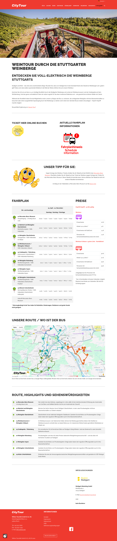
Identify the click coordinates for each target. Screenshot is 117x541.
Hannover (76, 5)
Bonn (53, 5)
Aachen (48, 5)
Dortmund (60, 5)
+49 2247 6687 (18, 525)
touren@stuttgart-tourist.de (88, 495)
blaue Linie (93, 184)
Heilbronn (84, 5)
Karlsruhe (91, 5)
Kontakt (46, 517)
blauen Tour (31, 107)
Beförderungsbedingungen (52, 525)
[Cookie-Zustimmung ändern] (5, 536)
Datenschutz (47, 521)
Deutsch (102, 1)
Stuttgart (99, 5)
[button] (9, 33)
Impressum (47, 519)
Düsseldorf (68, 5)
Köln (43, 5)
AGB (45, 523)
